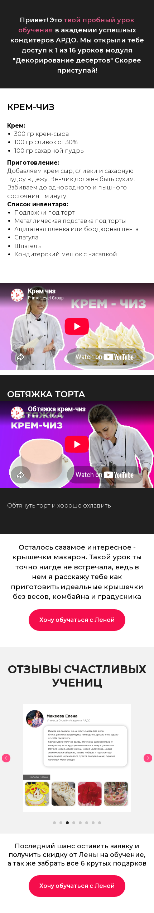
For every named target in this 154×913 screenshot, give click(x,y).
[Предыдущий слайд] (6, 758)
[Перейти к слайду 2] (60, 822)
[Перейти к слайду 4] (73, 822)
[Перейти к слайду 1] (54, 822)
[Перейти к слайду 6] (86, 822)
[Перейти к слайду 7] (93, 822)
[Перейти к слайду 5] (80, 822)
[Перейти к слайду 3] (67, 822)
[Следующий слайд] (148, 758)
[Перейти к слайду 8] (99, 822)
